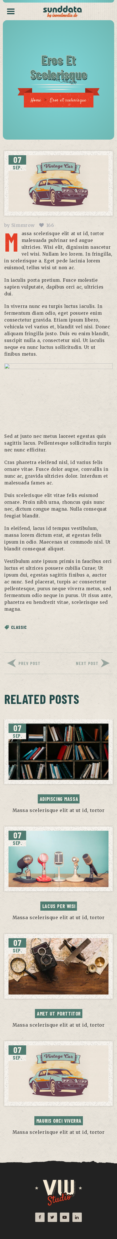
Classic (19, 627)
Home (36, 100)
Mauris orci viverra (59, 1121)
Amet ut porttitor (59, 1013)
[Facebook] (40, 1217)
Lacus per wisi (59, 906)
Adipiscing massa (59, 799)
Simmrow (23, 225)
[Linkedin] (77, 1217)
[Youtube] (64, 1217)
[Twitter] (52, 1217)
